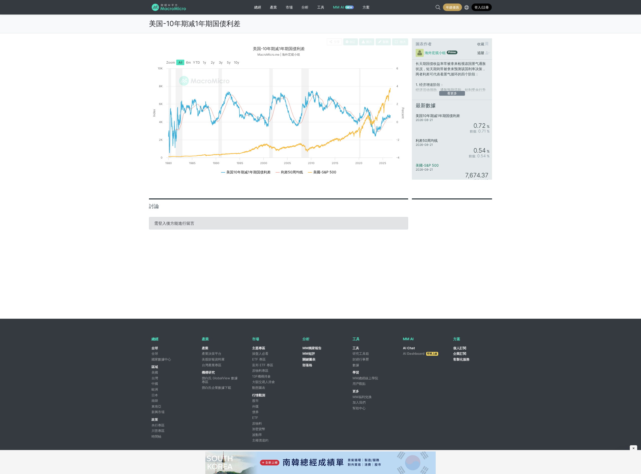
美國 (154, 372)
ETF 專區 (259, 359)
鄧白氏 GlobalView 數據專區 (220, 380)
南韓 (154, 401)
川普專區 (158, 431)
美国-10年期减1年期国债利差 (194, 23)
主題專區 (258, 348)
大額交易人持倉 (263, 382)
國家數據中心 (161, 359)
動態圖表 (258, 388)
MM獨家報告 (312, 348)
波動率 (257, 435)
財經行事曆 (361, 359)
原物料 (257, 423)
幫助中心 (359, 408)
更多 (356, 391)
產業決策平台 (211, 353)
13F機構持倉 (261, 376)
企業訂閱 (459, 353)
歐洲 (154, 389)
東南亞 (156, 406)
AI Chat (409, 348)
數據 (356, 365)
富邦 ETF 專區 (262, 365)
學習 (356, 372)
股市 (255, 401)
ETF (255, 418)
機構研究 (208, 372)
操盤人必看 (260, 353)
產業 (205, 348)
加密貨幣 (258, 429)
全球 (154, 348)
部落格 (307, 365)
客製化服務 (461, 359)
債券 (255, 412)
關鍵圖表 (308, 359)
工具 (356, 348)
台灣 (154, 378)
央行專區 (158, 425)
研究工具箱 (361, 353)
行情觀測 (258, 395)
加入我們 (359, 402)
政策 (154, 419)
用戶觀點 (359, 384)
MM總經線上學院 (365, 378)
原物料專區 (260, 371)
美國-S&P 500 (427, 165)
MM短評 (308, 353)
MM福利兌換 (362, 397)
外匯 (255, 406)
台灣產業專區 (211, 365)
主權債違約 (260, 440)
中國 (154, 384)
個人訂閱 (459, 348)
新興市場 (158, 412)
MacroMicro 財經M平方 (169, 7)
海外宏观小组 (435, 53)
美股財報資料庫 (213, 359)
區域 (154, 367)
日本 (154, 395)
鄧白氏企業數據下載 (216, 388)
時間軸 (156, 436)
